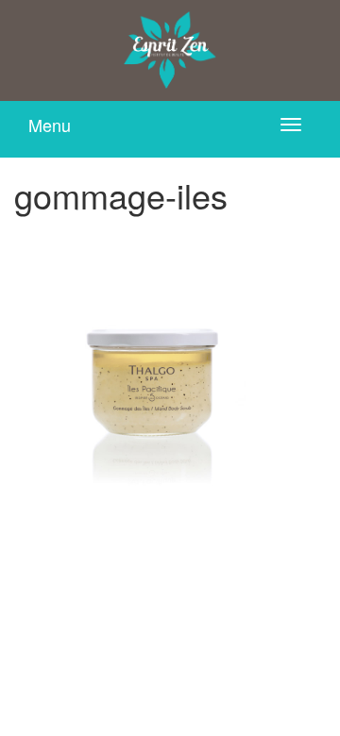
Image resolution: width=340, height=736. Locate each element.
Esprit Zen (170, 50)
